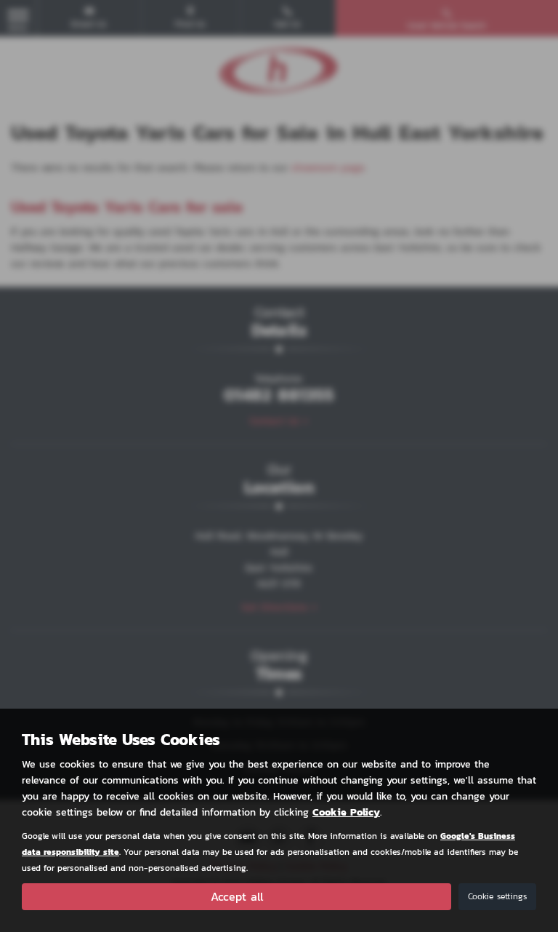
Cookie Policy (346, 812)
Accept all (237, 896)
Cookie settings (497, 896)
